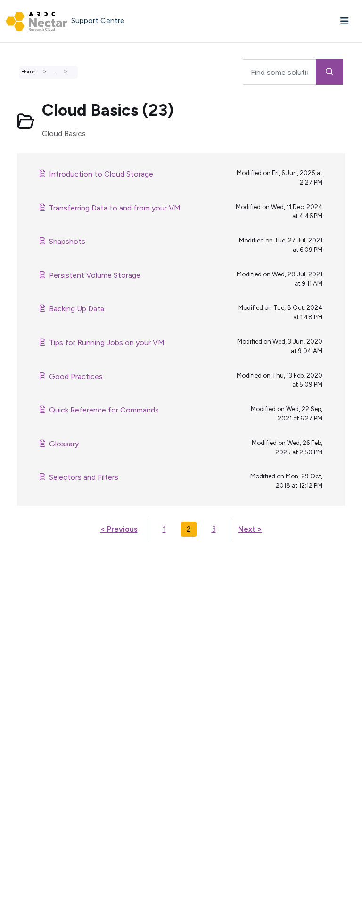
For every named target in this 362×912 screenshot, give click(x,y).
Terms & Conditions (41, 628)
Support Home (33, 561)
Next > (250, 529)
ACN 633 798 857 (31, 662)
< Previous (119, 529)
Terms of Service (37, 572)
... (55, 72)
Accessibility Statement (49, 651)
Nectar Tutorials (36, 594)
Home (28, 72)
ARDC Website (33, 617)
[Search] (330, 72)
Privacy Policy (31, 640)
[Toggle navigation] (344, 21)
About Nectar (32, 606)
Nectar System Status (46, 583)
